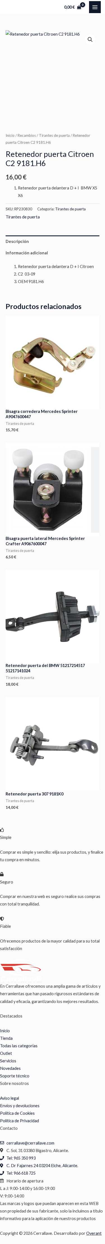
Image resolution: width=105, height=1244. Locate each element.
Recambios (27, 135)
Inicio (10, 135)
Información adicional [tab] (27, 252)
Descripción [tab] (17, 241)
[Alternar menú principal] (95, 7)
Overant (94, 1233)
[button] (90, 40)
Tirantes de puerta (54, 135)
